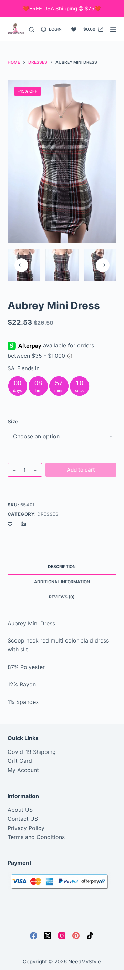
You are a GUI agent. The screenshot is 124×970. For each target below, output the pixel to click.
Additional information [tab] (62, 581)
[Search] (31, 29)
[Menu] (113, 29)
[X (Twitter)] (47, 935)
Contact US (23, 818)
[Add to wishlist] (10, 523)
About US (20, 809)
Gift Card (20, 760)
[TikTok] (90, 935)
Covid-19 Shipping (32, 751)
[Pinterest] (76, 935)
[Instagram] (61, 935)
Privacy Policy (26, 828)
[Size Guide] (23, 523)
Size (13, 421)
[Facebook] (33, 935)
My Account (23, 770)
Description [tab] (62, 566)
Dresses (48, 514)
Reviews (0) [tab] (62, 596)
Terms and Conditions (36, 836)
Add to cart (81, 469)
